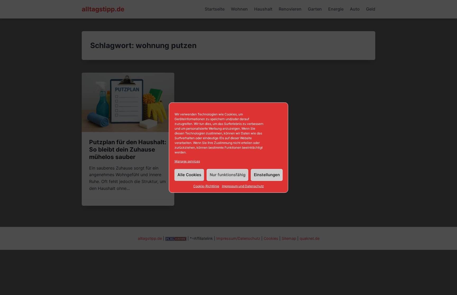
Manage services (187, 161)
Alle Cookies (189, 174)
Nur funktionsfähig (227, 174)
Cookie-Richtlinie (206, 186)
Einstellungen (267, 174)
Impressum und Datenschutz (243, 186)
